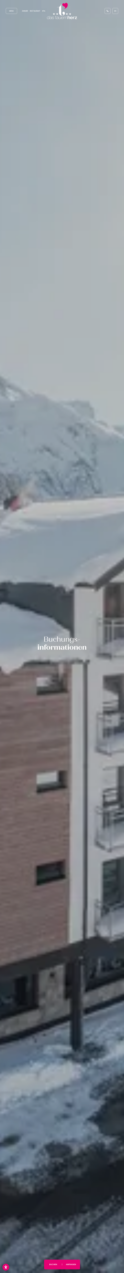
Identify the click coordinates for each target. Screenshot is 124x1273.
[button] (5, 1267)
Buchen (53, 1264)
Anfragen (71, 1264)
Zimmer (25, 11)
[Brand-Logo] (62, 11)
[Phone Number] (107, 11)
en (115, 11)
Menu (11, 11)
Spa (43, 11)
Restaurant (35, 11)
